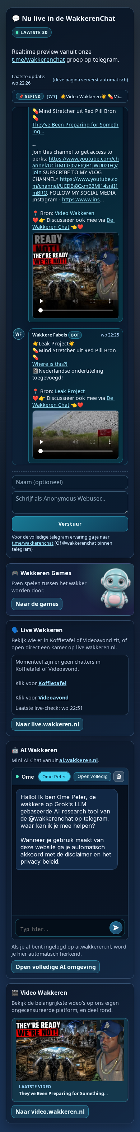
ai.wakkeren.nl (78, 760)
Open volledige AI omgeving (55, 967)
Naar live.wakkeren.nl (47, 724)
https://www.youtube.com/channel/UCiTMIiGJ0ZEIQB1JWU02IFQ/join (75, 165)
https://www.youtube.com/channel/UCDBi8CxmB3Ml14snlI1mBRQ (75, 186)
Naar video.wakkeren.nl (50, 1112)
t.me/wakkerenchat (38, 59)
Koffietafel (52, 683)
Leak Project (70, 391)
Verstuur (70, 524)
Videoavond (53, 697)
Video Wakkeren (74, 213)
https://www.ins (81, 199)
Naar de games (37, 604)
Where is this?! (49, 363)
